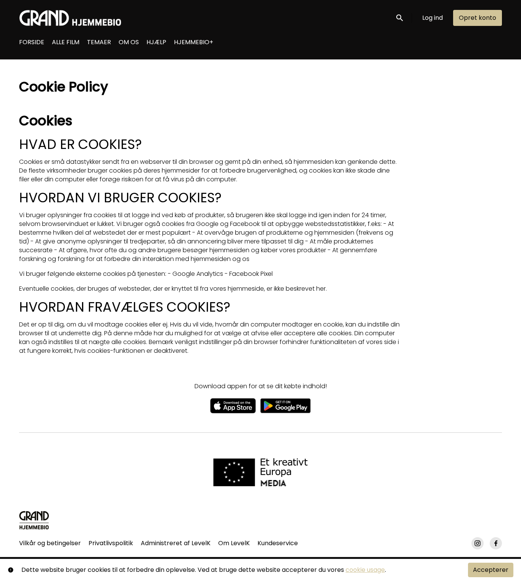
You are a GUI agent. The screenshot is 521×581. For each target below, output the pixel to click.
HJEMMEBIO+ (193, 42)
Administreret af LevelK (176, 543)
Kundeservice (277, 543)
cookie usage (365, 569)
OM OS (129, 42)
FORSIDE (31, 42)
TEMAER (99, 42)
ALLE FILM (65, 42)
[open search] (400, 18)
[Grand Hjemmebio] (34, 520)
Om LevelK (234, 543)
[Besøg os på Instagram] (477, 543)
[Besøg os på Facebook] (496, 543)
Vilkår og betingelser (50, 543)
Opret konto (477, 17)
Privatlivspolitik (110, 543)
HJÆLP (156, 42)
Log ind (432, 17)
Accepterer (490, 569)
